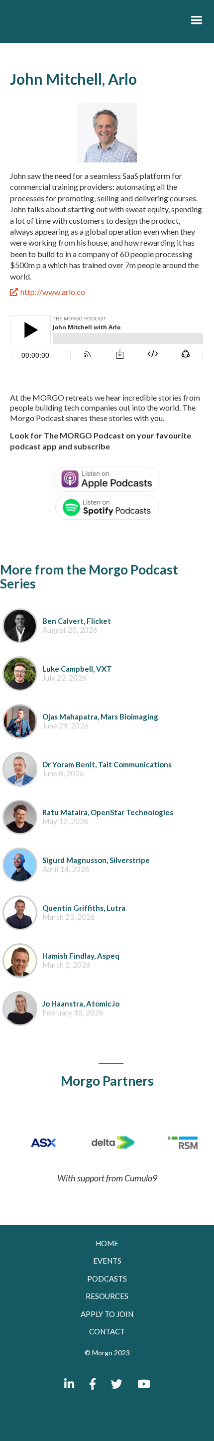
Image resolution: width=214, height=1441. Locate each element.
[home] (89, 22)
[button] (196, 20)
